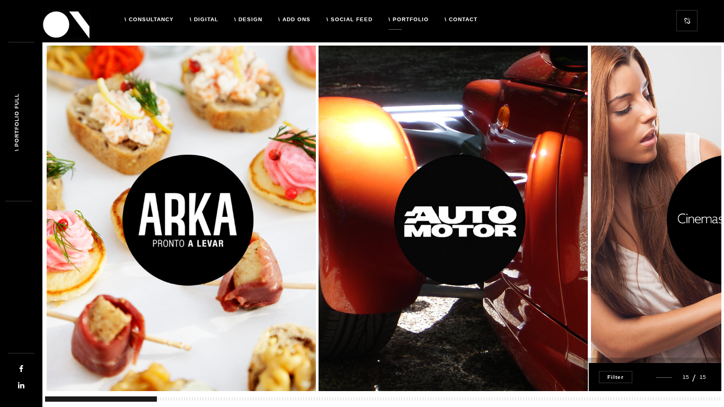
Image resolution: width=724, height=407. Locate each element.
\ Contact (461, 19)
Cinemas (631, 354)
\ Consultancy (149, 19)
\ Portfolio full (17, 122)
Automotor (358, 354)
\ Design (248, 19)
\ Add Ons (294, 19)
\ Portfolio (409, 19)
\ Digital (204, 19)
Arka (71, 360)
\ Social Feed (349, 19)
